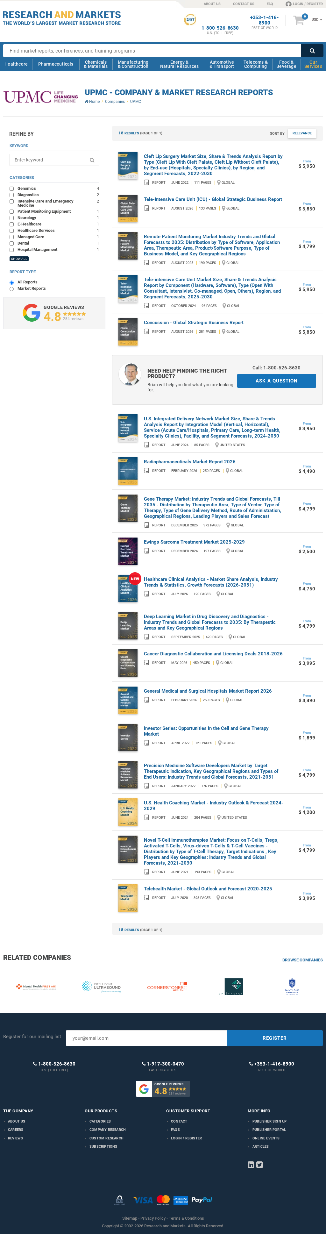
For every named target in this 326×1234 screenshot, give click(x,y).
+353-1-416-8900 (264, 20)
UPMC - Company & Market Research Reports (179, 92)
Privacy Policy (153, 1218)
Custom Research (106, 1138)
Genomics (58, 188)
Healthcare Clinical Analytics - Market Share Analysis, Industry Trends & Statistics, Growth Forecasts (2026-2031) (211, 582)
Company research (107, 1130)
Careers (15, 1130)
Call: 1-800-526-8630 (276, 368)
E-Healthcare (58, 224)
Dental (58, 243)
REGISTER (275, 1038)
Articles (260, 1147)
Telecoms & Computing (256, 64)
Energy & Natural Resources (179, 64)
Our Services (313, 64)
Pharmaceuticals (56, 64)
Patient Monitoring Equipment (58, 211)
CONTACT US (243, 4)
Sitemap (129, 1218)
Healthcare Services (58, 230)
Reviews (15, 1138)
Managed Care (58, 236)
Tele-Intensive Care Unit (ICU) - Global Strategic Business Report (213, 199)
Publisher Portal (269, 1130)
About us (16, 1121)
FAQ (270, 4)
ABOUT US (212, 4)
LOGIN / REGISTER (308, 4)
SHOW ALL (19, 258)
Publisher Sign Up (269, 1121)
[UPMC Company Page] (40, 97)
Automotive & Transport (221, 64)
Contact (179, 1121)
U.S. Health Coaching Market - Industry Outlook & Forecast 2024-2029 (213, 805)
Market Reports (32, 288)
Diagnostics (58, 194)
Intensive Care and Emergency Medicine (58, 203)
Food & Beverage (286, 64)
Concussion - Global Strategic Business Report (194, 322)
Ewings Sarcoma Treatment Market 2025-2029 (194, 542)
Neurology (58, 217)
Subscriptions (103, 1147)
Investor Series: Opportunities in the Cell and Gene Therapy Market (206, 731)
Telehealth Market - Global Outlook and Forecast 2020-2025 (208, 889)
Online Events (266, 1138)
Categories (100, 1121)
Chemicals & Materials (96, 64)
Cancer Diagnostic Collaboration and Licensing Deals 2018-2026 (213, 654)
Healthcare (16, 64)
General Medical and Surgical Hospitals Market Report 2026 (208, 691)
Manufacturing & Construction (133, 64)
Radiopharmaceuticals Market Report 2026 (190, 462)
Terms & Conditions (186, 1218)
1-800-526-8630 (220, 28)
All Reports (28, 282)
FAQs (175, 1130)
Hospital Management (58, 249)
